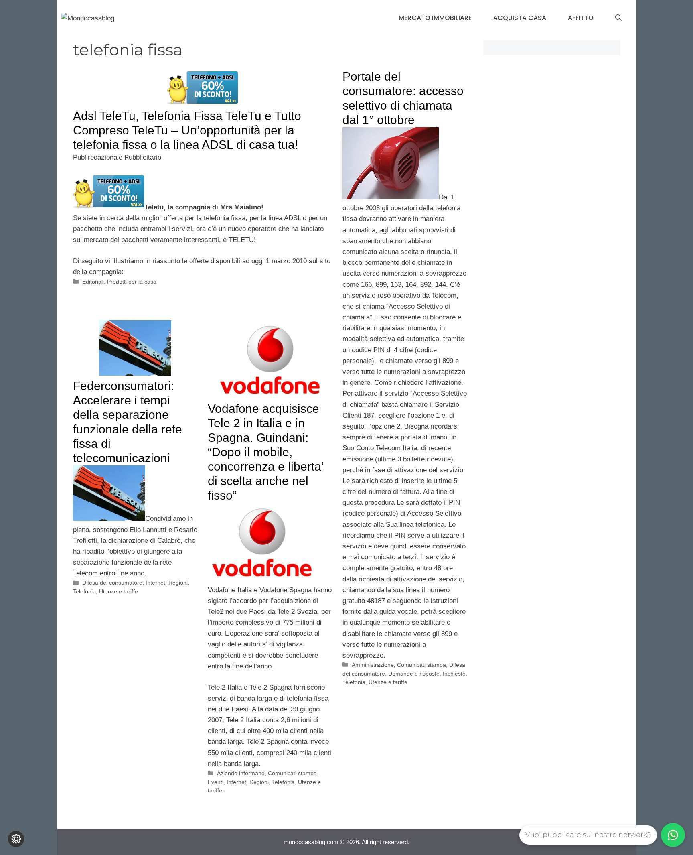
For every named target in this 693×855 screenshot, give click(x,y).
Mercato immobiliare (435, 17)
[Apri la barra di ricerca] (618, 18)
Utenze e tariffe (388, 682)
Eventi (215, 782)
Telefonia (353, 682)
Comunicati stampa (421, 665)
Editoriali (93, 281)
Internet (155, 582)
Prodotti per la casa (131, 281)
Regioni (178, 582)
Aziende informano (241, 773)
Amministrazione (373, 665)
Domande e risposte (414, 673)
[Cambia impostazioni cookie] (16, 839)
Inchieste (454, 673)
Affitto (581, 17)
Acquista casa (519, 17)
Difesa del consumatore (112, 582)
